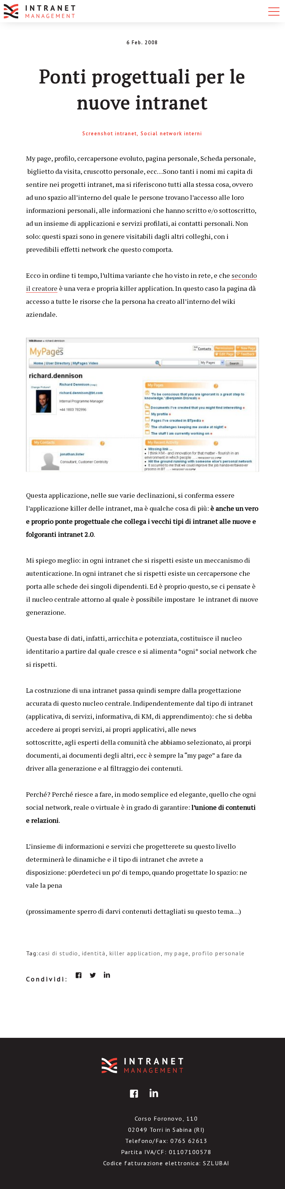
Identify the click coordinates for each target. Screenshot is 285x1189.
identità (94, 953)
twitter (92, 975)
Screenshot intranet (109, 133)
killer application (135, 953)
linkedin (107, 975)
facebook (78, 975)
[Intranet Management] (40, 11)
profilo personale (218, 953)
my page (176, 953)
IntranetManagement (142, 1065)
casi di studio (58, 953)
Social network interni (171, 133)
